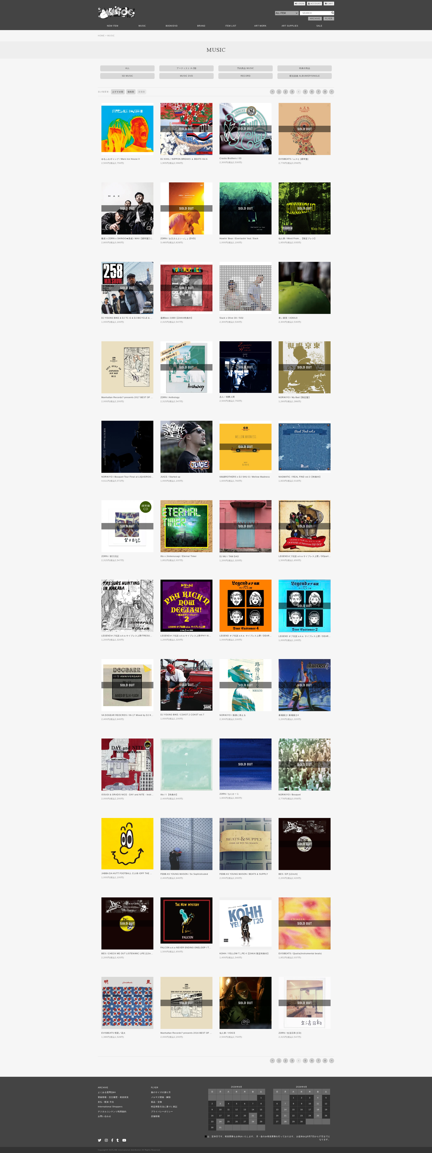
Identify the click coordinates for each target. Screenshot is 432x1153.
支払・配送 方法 (106, 1102)
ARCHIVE (315, 18)
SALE (319, 26)
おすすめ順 (117, 92)
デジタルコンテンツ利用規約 (112, 1111)
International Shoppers (110, 1107)
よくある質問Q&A (107, 1092)
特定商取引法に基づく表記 (164, 1107)
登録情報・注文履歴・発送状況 (113, 1097)
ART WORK (260, 26)
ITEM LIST (230, 26)
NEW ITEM (112, 26)
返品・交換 (156, 1102)
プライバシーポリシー (162, 1111)
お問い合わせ (104, 1116)
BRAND (201, 26)
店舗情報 (155, 1116)
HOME (101, 35)
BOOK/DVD (172, 26)
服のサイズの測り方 (161, 1092)
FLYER (328, 18)
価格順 (131, 92)
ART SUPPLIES (290, 26)
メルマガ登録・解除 (161, 1097)
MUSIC (142, 26)
